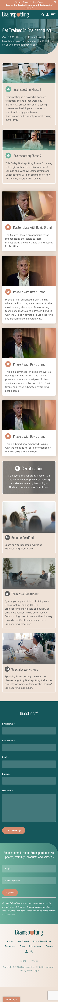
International (35, 946)
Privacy (34, 961)
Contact (49, 946)
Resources (10, 946)
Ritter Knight (33, 970)
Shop (22, 946)
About (10, 941)
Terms (23, 961)
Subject (6, 774)
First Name (8, 723)
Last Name (8, 740)
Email (5, 757)
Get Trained (23, 941)
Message (7, 790)
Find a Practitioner (42, 941)
